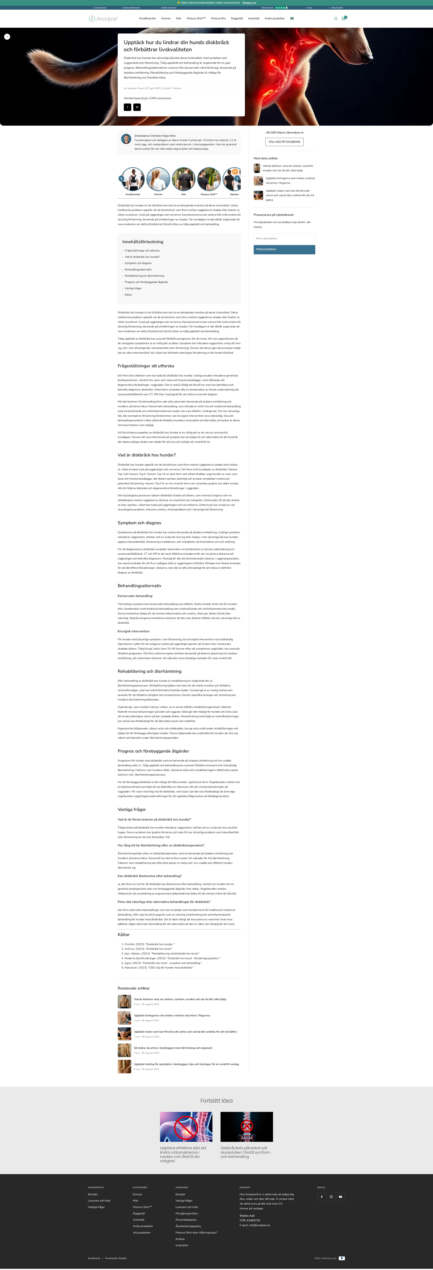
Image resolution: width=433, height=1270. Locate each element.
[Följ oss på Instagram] (331, 1197)
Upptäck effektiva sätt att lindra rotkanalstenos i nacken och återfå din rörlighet (183, 1154)
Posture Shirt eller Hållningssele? (196, 1232)
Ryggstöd (237, 18)
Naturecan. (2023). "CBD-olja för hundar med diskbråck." (158, 967)
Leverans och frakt (99, 1201)
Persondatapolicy (186, 1220)
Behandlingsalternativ (137, 269)
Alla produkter (142, 1232)
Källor (127, 295)
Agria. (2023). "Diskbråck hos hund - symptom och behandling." (163, 963)
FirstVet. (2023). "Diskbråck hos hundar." (149, 944)
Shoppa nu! (249, 3)
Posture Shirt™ (196, 18)
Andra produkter (275, 18)
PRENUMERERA (266, 249)
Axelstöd (253, 18)
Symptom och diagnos (137, 263)
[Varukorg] (343, 18)
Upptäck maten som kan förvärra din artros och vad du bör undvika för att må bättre (185, 1032)
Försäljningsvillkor (187, 1213)
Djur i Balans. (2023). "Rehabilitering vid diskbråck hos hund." (161, 953)
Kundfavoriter (147, 18)
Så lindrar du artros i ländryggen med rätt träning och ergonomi (173, 1048)
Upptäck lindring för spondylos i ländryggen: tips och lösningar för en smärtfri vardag (186, 1064)
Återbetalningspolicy (188, 1226)
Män (178, 18)
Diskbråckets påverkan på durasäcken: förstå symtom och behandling (245, 1152)
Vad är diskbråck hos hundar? (141, 257)
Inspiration (182, 1245)
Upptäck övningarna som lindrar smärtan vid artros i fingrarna (172, 1015)
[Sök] (335, 18)
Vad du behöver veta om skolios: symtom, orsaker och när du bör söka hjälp (180, 999)
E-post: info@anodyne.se (255, 1225)
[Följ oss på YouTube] (340, 1197)
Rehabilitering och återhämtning (143, 276)
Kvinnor (166, 18)
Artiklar (180, 1239)
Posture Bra (218, 18)
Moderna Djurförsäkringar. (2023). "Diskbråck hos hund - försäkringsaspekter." (172, 958)
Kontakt (92, 1194)
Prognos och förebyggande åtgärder (145, 282)
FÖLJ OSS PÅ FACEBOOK (284, 142)
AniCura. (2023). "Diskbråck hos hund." (148, 949)
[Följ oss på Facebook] (321, 1197)
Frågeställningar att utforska (140, 250)
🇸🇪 (292, 18)
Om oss (309, 7)
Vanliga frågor (132, 288)
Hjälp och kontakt (337, 7)
